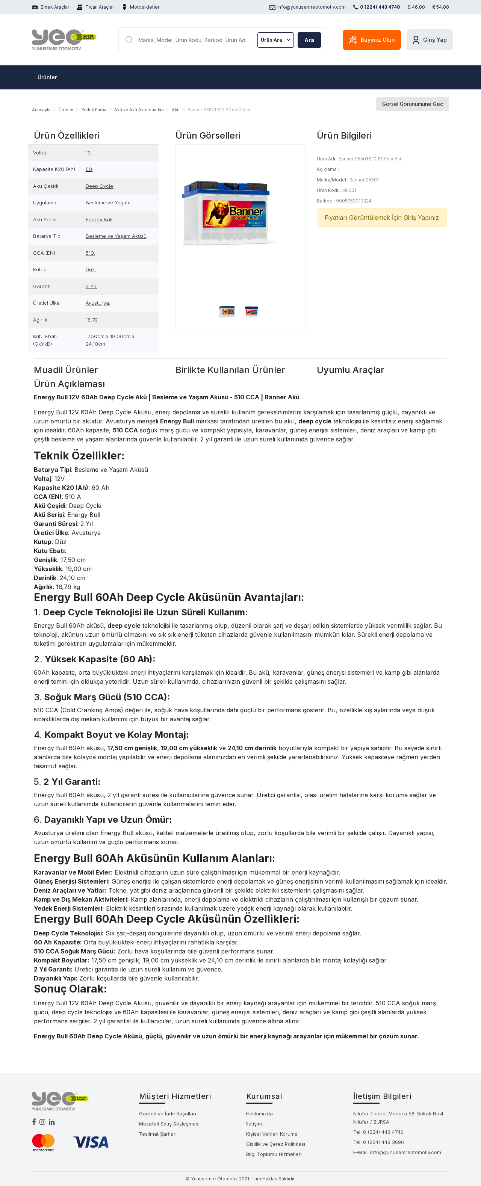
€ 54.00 (441, 7)
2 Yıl (91, 286)
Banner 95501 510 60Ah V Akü (219, 109)
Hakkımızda (259, 1113)
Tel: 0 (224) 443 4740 (378, 1132)
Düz (90, 269)
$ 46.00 (416, 7)
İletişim (254, 1124)
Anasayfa (41, 109)
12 (88, 153)
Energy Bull (99, 219)
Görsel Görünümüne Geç (412, 104)
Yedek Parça (94, 109)
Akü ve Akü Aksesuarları (139, 109)
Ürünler (47, 77)
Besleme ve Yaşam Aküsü (116, 236)
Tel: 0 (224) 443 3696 (378, 1142)
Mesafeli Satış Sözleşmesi (169, 1124)
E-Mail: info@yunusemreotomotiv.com (397, 1152)
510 (90, 253)
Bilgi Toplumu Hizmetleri (274, 1154)
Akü (176, 109)
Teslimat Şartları (158, 1134)
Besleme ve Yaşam (108, 202)
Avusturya (97, 303)
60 (89, 169)
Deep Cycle (99, 186)
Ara (309, 40)
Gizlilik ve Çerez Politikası (275, 1144)
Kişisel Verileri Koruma (272, 1134)
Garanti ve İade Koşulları (167, 1113)
